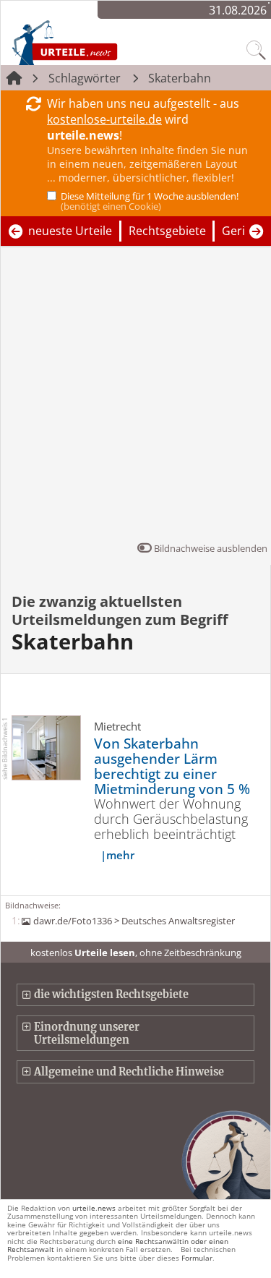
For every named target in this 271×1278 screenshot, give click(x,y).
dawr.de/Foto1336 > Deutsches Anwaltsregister (133, 920)
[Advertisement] (135, 397)
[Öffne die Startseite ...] (95, 42)
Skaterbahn (179, 78)
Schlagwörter (84, 78)
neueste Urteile (70, 231)
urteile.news (94, 1208)
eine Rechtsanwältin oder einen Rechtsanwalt (117, 1245)
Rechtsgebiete (167, 231)
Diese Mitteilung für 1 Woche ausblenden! (149, 201)
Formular (196, 1258)
